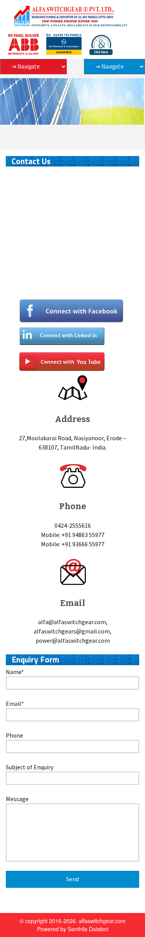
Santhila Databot (88, 929)
